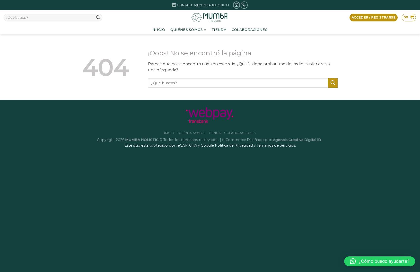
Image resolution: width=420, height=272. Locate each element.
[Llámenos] (244, 5)
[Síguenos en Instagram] (236, 5)
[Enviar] (98, 17)
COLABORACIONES (249, 30)
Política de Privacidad (234, 145)
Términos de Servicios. (276, 145)
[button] (379, 261)
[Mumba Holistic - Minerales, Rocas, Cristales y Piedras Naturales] (210, 17)
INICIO (159, 30)
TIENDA (218, 30)
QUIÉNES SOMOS (186, 30)
